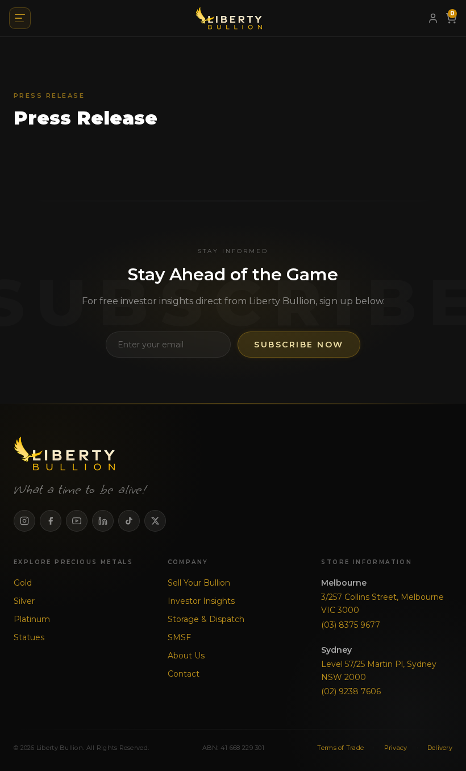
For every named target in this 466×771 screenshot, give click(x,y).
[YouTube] (77, 521)
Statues (29, 637)
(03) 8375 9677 (350, 625)
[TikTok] (129, 521)
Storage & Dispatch (206, 619)
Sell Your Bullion (199, 583)
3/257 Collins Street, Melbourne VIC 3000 (382, 603)
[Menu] (20, 18)
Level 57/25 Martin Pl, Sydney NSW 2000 (378, 670)
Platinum (32, 619)
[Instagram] (24, 521)
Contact (183, 674)
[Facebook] (50, 521)
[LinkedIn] (103, 521)
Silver (24, 601)
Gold (23, 583)
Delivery (439, 748)
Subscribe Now (299, 344)
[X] (155, 521)
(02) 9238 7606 (351, 691)
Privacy (395, 748)
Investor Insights (201, 601)
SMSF (179, 637)
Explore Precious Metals (73, 562)
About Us (186, 655)
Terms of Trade (340, 748)
